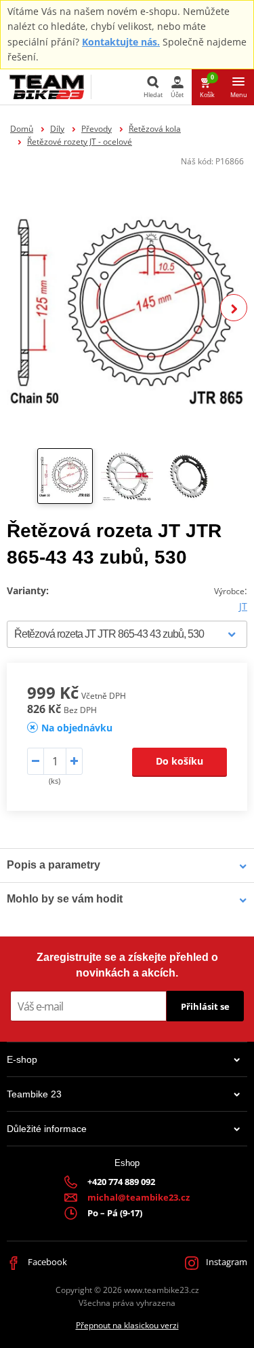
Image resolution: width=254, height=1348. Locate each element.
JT (243, 606)
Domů (21, 128)
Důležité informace (47, 1128)
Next (233, 307)
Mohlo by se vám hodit (65, 899)
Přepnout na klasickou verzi (127, 1325)
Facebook (46, 1262)
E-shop (22, 1059)
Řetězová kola (155, 128)
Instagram (225, 1262)
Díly (57, 128)
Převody (96, 128)
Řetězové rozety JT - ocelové (79, 141)
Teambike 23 (34, 1094)
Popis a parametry (53, 865)
